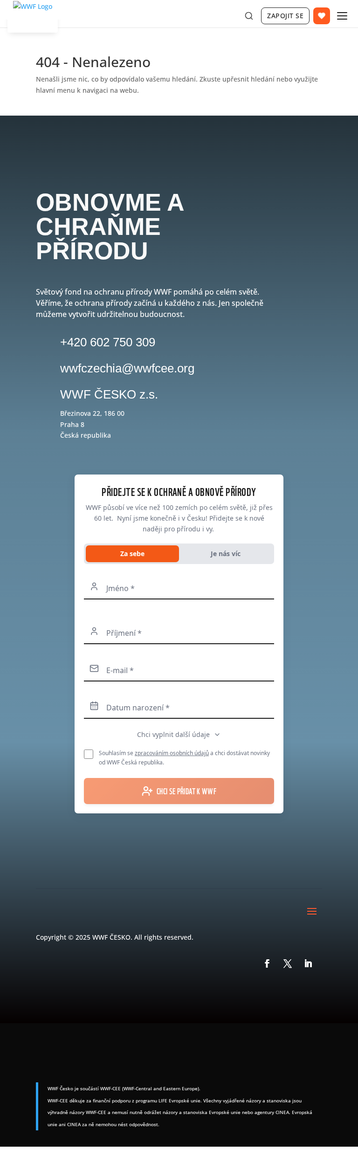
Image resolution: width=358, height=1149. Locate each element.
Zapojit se (285, 15)
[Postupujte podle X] (287, 963)
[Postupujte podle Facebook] (267, 963)
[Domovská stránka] (32, 18)
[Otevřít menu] (342, 15)
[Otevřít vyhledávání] (249, 15)
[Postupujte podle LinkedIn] (308, 963)
